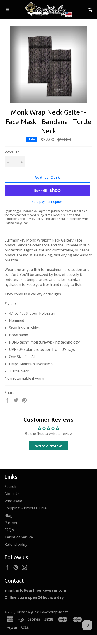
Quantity (12, 152)
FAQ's (9, 529)
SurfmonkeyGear (27, 612)
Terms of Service (19, 537)
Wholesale (13, 500)
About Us (12, 493)
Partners (12, 522)
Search (10, 486)
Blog (8, 515)
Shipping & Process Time (26, 508)
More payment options (47, 201)
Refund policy (16, 544)
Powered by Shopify (54, 612)
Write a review (48, 445)
